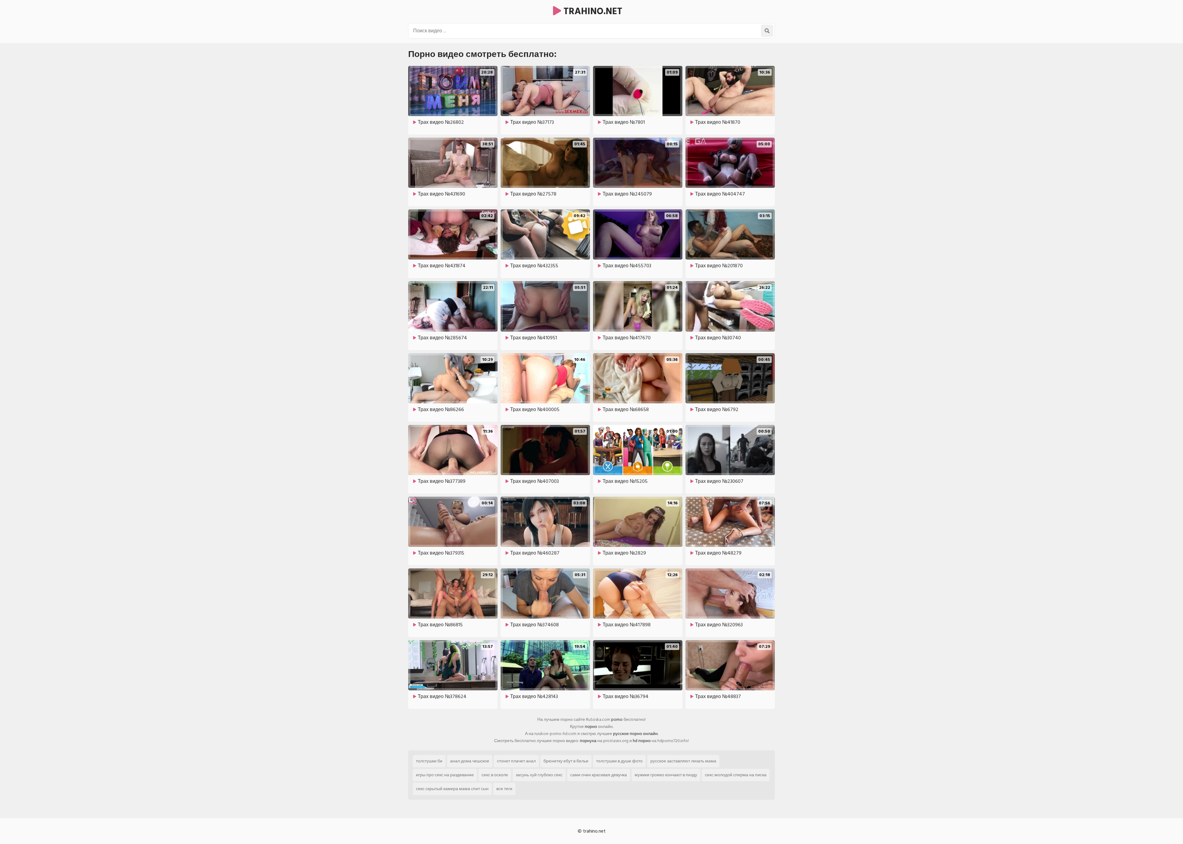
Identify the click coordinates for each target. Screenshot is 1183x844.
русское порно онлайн (635, 733)
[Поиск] (767, 31)
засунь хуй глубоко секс (539, 774)
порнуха (588, 740)
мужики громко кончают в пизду (666, 774)
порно (591, 726)
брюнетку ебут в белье (565, 761)
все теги (504, 788)
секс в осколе (495, 774)
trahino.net (591, 11)
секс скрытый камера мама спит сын (452, 788)
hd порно (642, 740)
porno (617, 719)
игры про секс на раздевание (445, 774)
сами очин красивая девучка (598, 774)
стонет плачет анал (516, 761)
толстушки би (429, 761)
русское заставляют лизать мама (683, 761)
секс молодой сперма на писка (735, 774)
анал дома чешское (469, 761)
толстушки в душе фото (619, 761)
